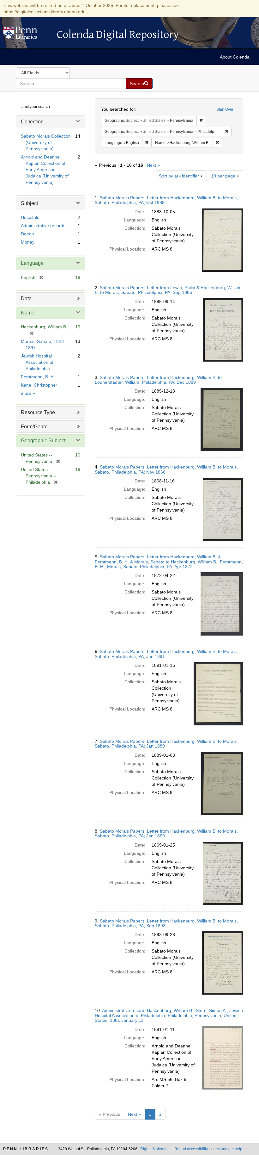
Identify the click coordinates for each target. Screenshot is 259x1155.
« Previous (109, 1114)
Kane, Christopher (39, 385)
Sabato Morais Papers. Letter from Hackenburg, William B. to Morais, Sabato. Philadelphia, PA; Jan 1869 (166, 833)
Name (27, 312)
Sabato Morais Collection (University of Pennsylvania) (46, 142)
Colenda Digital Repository (27, 34)
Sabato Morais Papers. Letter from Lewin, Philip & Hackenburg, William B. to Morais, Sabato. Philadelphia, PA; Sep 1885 (168, 290)
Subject (29, 203)
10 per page (224, 175)
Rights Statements (156, 1149)
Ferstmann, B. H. (38, 376)
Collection (32, 121)
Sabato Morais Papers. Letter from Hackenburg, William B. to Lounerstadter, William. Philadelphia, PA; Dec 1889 (158, 380)
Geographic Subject (43, 440)
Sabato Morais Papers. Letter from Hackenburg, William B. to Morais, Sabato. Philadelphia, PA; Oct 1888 (166, 200)
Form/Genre (34, 426)
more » (28, 393)
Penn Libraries (26, 1149)
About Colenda (235, 56)
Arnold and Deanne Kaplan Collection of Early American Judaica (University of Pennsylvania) (45, 169)
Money (27, 242)
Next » (153, 165)
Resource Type (38, 412)
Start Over (224, 109)
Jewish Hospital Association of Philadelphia (37, 362)
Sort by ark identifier (179, 175)
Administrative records (43, 225)
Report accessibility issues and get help (208, 1149)
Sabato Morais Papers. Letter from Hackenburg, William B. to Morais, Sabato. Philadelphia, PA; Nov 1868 (166, 469)
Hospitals (30, 217)
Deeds (27, 233)
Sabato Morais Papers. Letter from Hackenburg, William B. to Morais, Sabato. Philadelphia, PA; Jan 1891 (166, 654)
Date (26, 298)
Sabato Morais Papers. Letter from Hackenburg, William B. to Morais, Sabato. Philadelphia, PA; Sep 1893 (166, 923)
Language (32, 263)
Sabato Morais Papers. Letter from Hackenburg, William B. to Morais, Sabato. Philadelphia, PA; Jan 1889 (166, 743)
